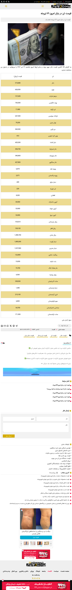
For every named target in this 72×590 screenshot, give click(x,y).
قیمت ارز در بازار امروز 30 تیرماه (61, 385)
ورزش (32, 571)
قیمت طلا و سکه (44, 2)
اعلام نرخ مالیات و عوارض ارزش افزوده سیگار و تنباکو (55, 493)
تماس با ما (59, 2)
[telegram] (17, 326)
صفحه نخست (64, 571)
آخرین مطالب (65, 473)
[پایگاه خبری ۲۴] (61, 8)
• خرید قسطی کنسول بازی (63, 450)
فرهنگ (38, 571)
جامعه (44, 571)
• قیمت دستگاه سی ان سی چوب (61, 458)
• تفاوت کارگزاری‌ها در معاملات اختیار (60, 469)
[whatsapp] (8, 326)
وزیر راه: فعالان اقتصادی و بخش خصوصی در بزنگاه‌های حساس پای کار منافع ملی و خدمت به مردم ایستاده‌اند (39, 503)
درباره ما (54, 2)
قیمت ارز (36, 2)
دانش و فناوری (24, 571)
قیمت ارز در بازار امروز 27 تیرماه (61, 397)
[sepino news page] (37, 376)
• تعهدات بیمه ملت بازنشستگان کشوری (59, 463)
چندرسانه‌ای (6, 571)
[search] (6, 6)
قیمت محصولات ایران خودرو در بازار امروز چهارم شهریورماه (53, 479)
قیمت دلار (63, 335)
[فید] (9, 1)
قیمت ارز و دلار (42, 335)
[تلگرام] (6, 1)
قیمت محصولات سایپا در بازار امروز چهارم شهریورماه (55, 476)
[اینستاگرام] (4, 1)
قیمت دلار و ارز (29, 335)
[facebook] (14, 326)
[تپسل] (3, 580)
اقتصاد (54, 330)
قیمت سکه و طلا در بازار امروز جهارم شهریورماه (56, 486)
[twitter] (11, 326)
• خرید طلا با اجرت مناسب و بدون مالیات (58, 453)
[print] (2, 326)
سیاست (56, 571)
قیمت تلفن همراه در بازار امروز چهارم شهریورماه (56, 483)
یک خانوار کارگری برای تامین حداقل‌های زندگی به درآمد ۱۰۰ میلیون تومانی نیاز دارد (47, 500)
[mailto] (5, 326)
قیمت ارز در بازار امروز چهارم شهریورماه (58, 490)
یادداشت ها (36, 575)
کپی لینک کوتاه (64, 325)
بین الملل (15, 571)
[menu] (43, 6)
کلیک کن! (36, 537)
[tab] (65, 472)
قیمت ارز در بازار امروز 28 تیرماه (61, 393)
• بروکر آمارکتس (66, 461)
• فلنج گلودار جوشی (65, 466)
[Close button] (69, 580)
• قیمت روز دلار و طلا (64, 456)
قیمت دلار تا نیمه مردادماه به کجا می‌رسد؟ (58, 389)
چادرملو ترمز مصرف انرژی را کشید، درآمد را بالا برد (56, 497)
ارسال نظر (9, 436)
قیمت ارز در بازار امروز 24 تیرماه (61, 401)
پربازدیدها (52, 473)
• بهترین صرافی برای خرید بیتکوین (60, 448)
